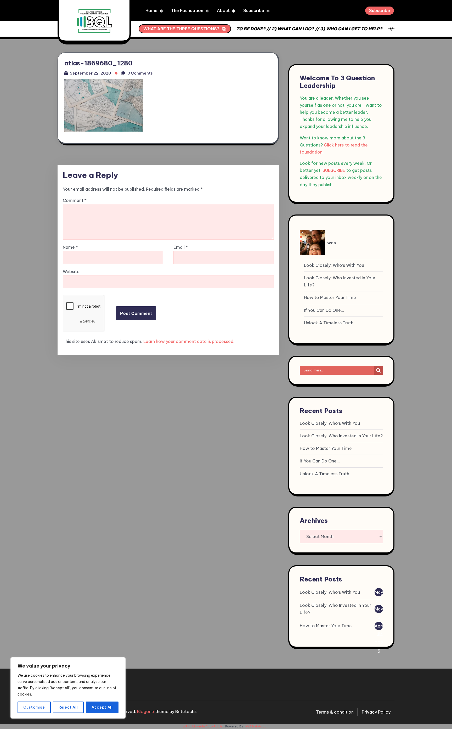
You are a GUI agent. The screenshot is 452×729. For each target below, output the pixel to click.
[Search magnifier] (378, 370)
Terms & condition (335, 712)
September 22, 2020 (90, 73)
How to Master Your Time (330, 297)
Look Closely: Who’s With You (334, 265)
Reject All (68, 707)
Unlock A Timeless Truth (328, 322)
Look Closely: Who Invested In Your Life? (339, 281)
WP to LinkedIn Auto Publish (203, 726)
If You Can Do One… (324, 310)
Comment (75, 200)
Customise (34, 707)
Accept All (102, 707)
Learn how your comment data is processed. (188, 341)
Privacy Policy (376, 712)
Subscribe (253, 10)
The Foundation (187, 10)
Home (151, 10)
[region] (68, 688)
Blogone (145, 711)
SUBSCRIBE (334, 170)
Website (71, 271)
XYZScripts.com (257, 726)
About (223, 10)
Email (180, 247)
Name (70, 247)
